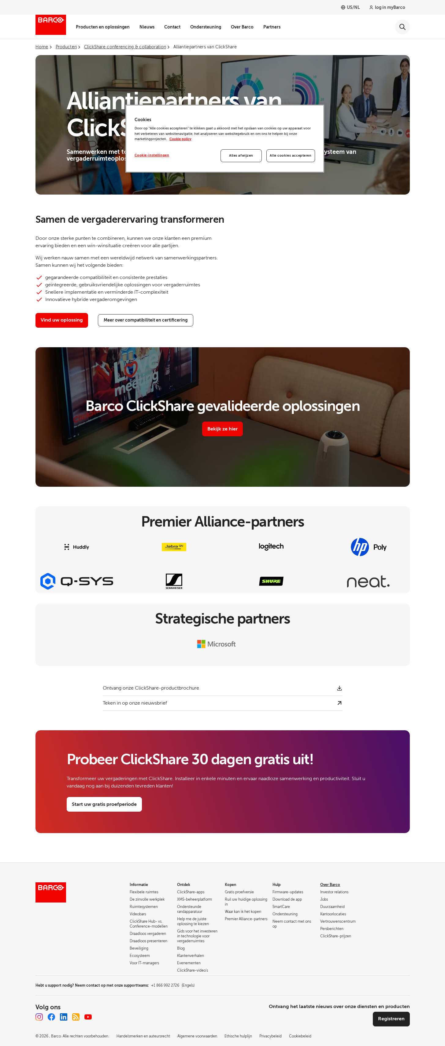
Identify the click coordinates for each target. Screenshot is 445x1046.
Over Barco (242, 26)
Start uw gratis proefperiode (104, 804)
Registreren (391, 1019)
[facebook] (51, 1017)
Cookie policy (180, 139)
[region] (224, 139)
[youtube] (88, 1017)
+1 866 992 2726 (173, 985)
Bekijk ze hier (222, 429)
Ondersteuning (205, 26)
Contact (172, 26)
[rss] (76, 1017)
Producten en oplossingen (103, 26)
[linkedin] (63, 1017)
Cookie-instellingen (152, 155)
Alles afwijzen (241, 156)
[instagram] (39, 1017)
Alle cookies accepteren (290, 156)
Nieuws (146, 26)
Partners (271, 26)
